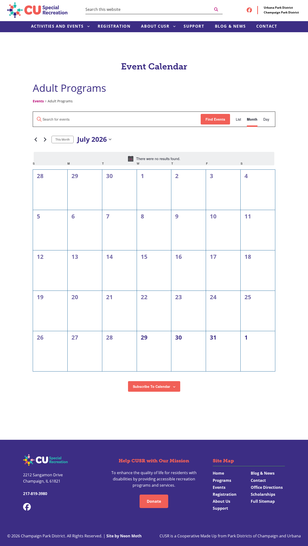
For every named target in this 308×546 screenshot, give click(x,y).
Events (38, 101)
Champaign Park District (281, 12)
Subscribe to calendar (151, 386)
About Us (221, 501)
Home (218, 473)
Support (220, 508)
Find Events (215, 119)
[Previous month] (35, 139)
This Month (62, 139)
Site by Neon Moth (124, 536)
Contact (258, 480)
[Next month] (45, 139)
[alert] (154, 158)
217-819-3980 (35, 493)
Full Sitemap (263, 501)
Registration (225, 494)
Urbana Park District (278, 8)
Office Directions (267, 487)
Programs (222, 480)
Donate (154, 501)
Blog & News (263, 473)
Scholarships (263, 494)
